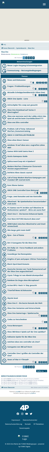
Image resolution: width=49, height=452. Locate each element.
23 (41, 238)
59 (39, 89)
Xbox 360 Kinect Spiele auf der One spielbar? (26, 332)
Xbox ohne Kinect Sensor (18, 140)
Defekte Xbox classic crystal (19, 172)
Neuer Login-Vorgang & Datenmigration (24, 65)
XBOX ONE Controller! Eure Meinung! (23, 190)
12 (41, 328)
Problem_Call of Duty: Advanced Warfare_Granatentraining (21, 130)
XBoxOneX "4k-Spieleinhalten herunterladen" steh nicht (27, 202)
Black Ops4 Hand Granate (18, 264)
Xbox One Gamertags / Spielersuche (23, 313)
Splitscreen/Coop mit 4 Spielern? (21, 161)
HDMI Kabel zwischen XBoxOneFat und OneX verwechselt (26, 225)
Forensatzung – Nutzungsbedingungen (24, 70)
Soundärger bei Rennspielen (19, 254)
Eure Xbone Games (15, 185)
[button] (33, 57)
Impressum (16, 420)
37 (46, 95)
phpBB (18, 391)
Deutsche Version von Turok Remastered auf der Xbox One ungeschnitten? (26, 270)
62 (46, 89)
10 (46, 193)
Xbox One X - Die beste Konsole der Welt (24, 303)
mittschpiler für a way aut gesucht (22, 105)
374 (46, 82)
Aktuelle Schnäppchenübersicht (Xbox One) (26, 92)
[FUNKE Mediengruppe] (24, 437)
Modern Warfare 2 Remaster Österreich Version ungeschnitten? (24, 167)
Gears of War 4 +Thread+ (18, 359)
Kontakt (28, 424)
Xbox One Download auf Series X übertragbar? (21, 111)
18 (46, 362)
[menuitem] (3, 44)
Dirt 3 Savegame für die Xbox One (22, 243)
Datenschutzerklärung (13, 424)
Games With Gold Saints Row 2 (20, 151)
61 (44, 89)
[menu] (44, 4)
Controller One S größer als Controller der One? (25, 354)
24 (44, 238)
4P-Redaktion (38, 424)
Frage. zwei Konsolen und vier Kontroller (24, 196)
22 (39, 238)
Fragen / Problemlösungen (18, 86)
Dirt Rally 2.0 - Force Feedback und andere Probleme (25, 249)
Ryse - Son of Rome (15, 235)
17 (44, 362)
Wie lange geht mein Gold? (19, 230)
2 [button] (26, 58)
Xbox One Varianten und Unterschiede (23, 308)
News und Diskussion (16, 80)
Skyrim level (12, 298)
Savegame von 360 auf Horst (19, 347)
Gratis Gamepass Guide (17, 156)
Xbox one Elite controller (18, 122)
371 (37, 82)
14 (46, 328)
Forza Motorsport (14, 325)
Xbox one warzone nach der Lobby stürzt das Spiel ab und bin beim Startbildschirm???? (26, 117)
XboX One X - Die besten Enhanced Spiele (25, 214)
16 (41, 362)
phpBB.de (33, 393)
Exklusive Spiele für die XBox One (21, 337)
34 (39, 95)
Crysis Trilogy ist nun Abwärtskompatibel (25, 275)
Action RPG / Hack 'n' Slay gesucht (22, 285)
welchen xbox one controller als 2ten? (23, 342)
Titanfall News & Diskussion (19, 290)
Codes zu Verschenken (17, 319)
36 (44, 95)
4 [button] (31, 58)
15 (39, 362)
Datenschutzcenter (30, 420)
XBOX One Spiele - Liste (17, 99)
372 (40, 82)
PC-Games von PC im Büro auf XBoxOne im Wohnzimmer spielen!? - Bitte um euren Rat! (26, 209)
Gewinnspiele (24, 428)
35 (41, 95)
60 (41, 89)
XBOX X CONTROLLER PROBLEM (20, 135)
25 (46, 238)
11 (39, 328)
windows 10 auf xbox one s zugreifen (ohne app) (26, 146)
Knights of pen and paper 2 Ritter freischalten (27, 259)
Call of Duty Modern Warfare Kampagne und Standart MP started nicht (26, 178)
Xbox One (4, 52)
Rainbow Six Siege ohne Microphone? (23, 280)
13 (44, 328)
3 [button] (28, 58)
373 (43, 82)
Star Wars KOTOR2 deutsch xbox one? (23, 219)
